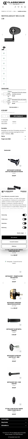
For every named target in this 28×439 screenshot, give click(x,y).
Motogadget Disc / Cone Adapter (14, 382)
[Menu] (3, 7)
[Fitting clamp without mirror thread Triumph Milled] (14, 400)
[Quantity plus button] (7, 94)
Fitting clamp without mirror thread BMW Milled (14, 250)
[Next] (26, 34)
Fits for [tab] (3, 136)
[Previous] (2, 34)
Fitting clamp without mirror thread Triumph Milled (14, 409)
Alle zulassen (14, 237)
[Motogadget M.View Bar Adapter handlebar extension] (10, 94)
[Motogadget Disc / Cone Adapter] (14, 373)
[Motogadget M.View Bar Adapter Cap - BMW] (14, 347)
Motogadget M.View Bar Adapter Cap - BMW (14, 356)
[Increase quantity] (8, 116)
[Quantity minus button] (4, 94)
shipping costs (17, 432)
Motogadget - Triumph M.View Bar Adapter (14, 276)
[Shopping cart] (25, 7)
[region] (14, 55)
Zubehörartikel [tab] (4, 88)
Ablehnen (14, 246)
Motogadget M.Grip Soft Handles (19, 99)
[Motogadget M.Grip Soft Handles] (10, 101)
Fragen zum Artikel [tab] (6, 139)
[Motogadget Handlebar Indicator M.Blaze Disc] (14, 294)
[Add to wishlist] (20, 166)
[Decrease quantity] (2, 116)
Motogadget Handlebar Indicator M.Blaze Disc (14, 303)
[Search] (15, 7)
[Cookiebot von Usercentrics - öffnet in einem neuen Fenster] (20, 191)
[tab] (13, 131)
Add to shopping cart (18, 116)
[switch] (24, 219)
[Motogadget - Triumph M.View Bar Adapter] (14, 267)
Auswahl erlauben (14, 241)
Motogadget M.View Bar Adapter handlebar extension (14, 170)
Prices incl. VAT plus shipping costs (7, 112)
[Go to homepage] (14, 3)
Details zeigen (20, 233)
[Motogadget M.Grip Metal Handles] (14, 320)
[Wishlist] (18, 7)
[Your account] (21, 7)
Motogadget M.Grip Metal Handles (14, 329)
